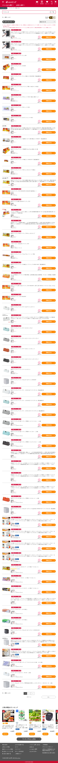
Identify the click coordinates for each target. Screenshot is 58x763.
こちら (18, 758)
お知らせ (32, 746)
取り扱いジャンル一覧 (7, 751)
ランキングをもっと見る (29, 739)
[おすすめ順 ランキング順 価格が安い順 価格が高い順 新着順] (47, 21)
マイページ (17, 749)
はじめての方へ (33, 751)
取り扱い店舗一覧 (6, 753)
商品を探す (5, 744)
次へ (49, 697)
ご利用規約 (45, 744)
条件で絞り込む (8, 21)
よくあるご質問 (33, 749)
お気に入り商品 (6, 746)
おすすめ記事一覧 (19, 744)
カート (16, 746)
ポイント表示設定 (19, 751)
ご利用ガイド (18, 753)
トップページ (3, 8)
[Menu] (3, 2)
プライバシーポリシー (47, 746)
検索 (53, 12)
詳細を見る (49, 37)
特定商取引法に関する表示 (48, 752)
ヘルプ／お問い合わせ (35, 744)
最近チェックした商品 (7, 749)
